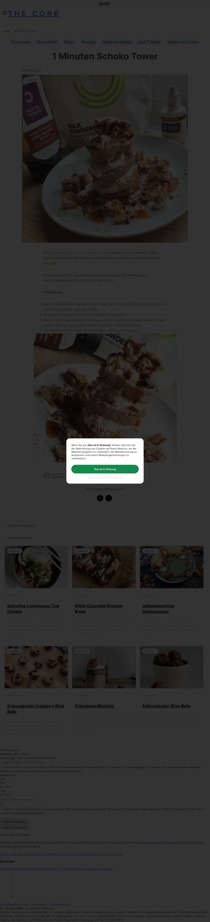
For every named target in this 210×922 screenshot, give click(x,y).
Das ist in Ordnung (105, 469)
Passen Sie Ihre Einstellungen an (105, 477)
